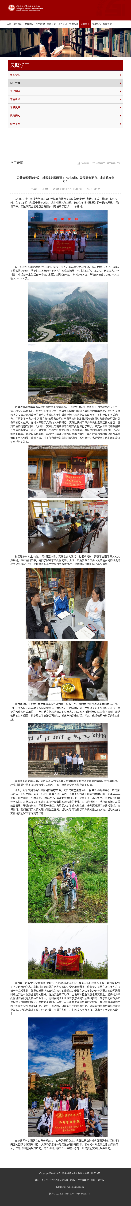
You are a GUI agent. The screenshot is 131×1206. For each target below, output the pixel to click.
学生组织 (15, 99)
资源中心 (96, 24)
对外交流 (62, 24)
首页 (9, 24)
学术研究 (51, 24)
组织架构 (15, 75)
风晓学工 (85, 24)
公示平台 (15, 123)
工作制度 (15, 91)
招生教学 (40, 24)
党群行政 (73, 24)
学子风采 (15, 107)
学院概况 (17, 24)
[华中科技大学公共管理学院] (25, 7)
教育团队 (29, 24)
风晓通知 (15, 115)
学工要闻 (15, 83)
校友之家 (107, 24)
